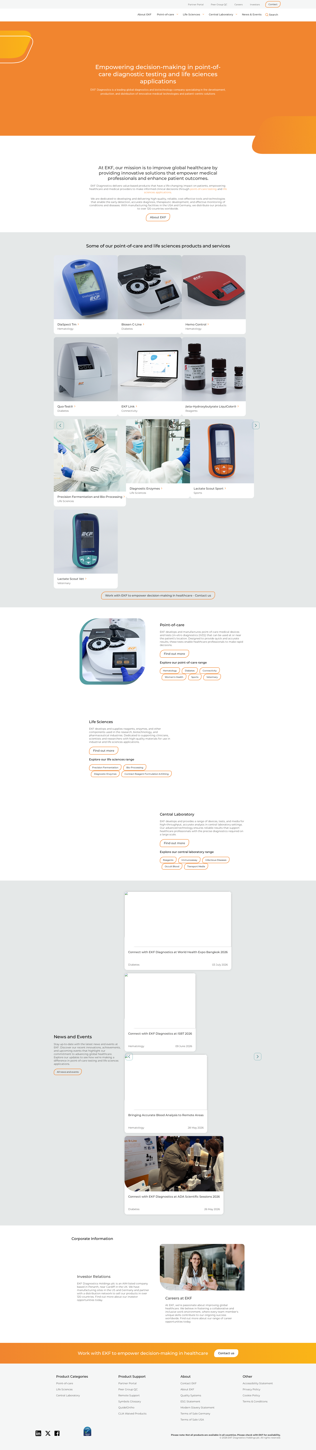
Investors (255, 4)
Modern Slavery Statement (197, 1407)
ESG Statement (190, 1401)
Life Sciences (192, 14)
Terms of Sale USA (192, 1419)
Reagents (168, 860)
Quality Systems (190, 1395)
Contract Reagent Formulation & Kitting (147, 774)
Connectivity (210, 670)
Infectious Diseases (215, 860)
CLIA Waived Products (132, 1413)
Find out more (174, 653)
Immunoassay (189, 860)
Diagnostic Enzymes (105, 774)
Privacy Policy (251, 1389)
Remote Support (129, 1395)
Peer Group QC (219, 4)
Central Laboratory (221, 14)
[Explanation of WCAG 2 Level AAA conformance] (69, 1436)
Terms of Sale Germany (195, 1413)
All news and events (68, 1072)
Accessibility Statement (258, 1383)
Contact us (226, 1353)
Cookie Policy (251, 1395)
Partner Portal (196, 4)
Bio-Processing (134, 767)
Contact (272, 4)
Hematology (170, 670)
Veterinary (212, 677)
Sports (194, 677)
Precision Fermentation (105, 767)
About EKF (144, 14)
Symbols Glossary (129, 1401)
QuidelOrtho (126, 1407)
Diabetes (190, 670)
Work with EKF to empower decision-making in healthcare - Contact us (158, 595)
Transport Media (196, 866)
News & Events (252, 14)
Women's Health (174, 677)
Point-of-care (166, 14)
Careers (238, 4)
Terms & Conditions (255, 1401)
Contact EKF (188, 1383)
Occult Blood (172, 866)
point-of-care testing (203, 189)
